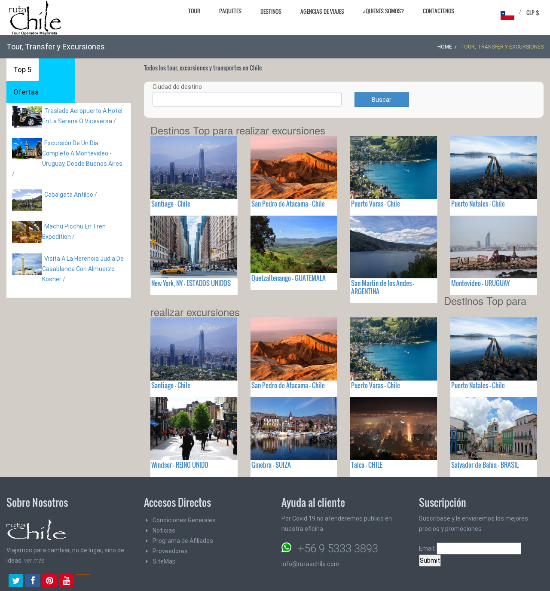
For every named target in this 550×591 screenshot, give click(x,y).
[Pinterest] (49, 581)
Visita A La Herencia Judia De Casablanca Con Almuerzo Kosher (83, 269)
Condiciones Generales (184, 520)
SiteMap (164, 561)
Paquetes (230, 10)
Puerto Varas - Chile (375, 203)
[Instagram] (83, 581)
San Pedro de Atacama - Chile (288, 203)
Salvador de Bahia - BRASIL (485, 464)
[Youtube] (66, 581)
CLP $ (532, 12)
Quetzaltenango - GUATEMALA (288, 278)
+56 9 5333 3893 (338, 548)
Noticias (164, 530)
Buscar (381, 99)
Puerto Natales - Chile (478, 203)
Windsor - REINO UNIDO (179, 464)
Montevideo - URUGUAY (480, 283)
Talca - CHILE (366, 464)
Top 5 (22, 69)
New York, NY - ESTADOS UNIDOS (191, 283)
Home (444, 47)
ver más (34, 560)
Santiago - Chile (170, 203)
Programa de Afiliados (183, 540)
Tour (194, 10)
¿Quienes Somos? (383, 10)
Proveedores (170, 551)
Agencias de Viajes (322, 11)
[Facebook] (32, 581)
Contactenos (438, 10)
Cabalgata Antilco (68, 194)
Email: (428, 548)
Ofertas (26, 92)
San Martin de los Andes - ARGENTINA (382, 287)
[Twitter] (16, 581)
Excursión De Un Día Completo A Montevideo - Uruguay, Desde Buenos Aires (82, 153)
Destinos (270, 11)
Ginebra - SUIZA (271, 464)
